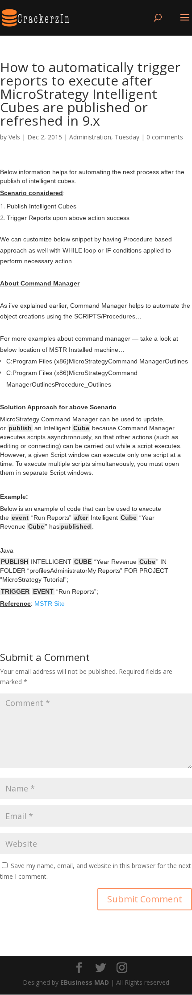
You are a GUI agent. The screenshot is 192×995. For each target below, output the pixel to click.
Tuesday (127, 137)
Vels (14, 137)
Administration (90, 137)
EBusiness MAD (84, 982)
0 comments (164, 137)
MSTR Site (49, 603)
